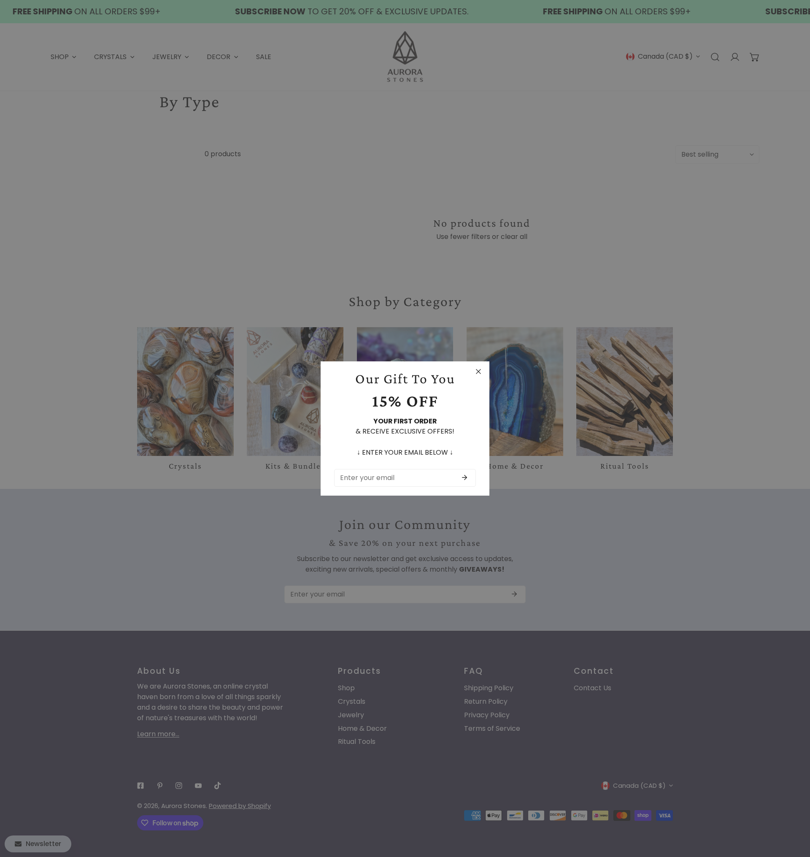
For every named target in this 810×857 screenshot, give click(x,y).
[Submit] (464, 477)
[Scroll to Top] (794, 812)
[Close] (478, 371)
